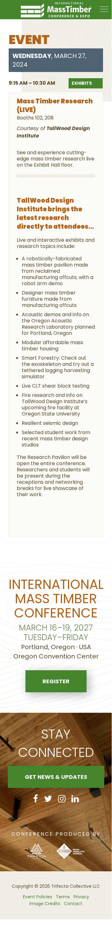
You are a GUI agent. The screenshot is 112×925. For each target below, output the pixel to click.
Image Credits (44, 903)
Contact (73, 903)
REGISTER (56, 681)
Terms (63, 897)
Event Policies (37, 897)
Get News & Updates (56, 777)
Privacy (81, 897)
